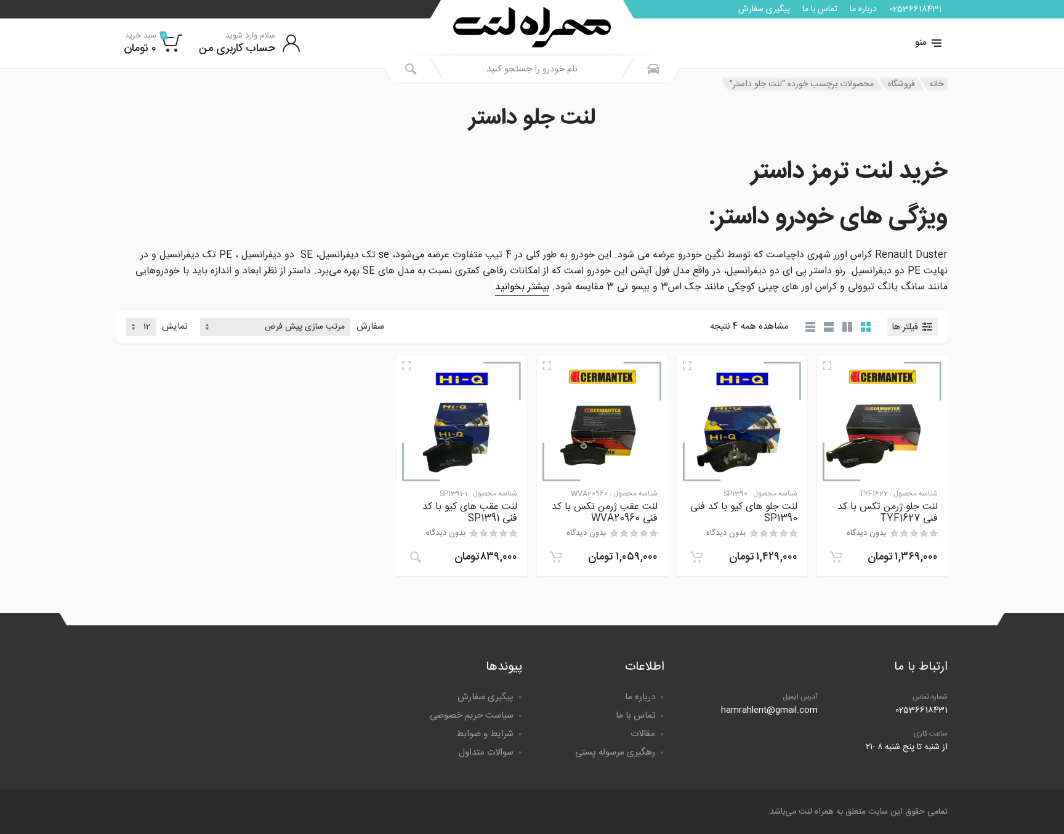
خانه (936, 84)
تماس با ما (819, 9)
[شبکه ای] (865, 327)
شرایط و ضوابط (485, 734)
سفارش (370, 327)
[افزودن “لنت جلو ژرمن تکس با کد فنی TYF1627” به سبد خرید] (836, 557)
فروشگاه (901, 84)
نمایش (175, 327)
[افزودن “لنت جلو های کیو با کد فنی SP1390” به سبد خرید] (696, 557)
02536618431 (915, 9)
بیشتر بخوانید (522, 287)
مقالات (643, 734)
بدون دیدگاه (866, 533)
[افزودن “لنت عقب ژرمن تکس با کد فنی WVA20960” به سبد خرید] (556, 557)
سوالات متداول (486, 752)
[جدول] (810, 327)
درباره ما (863, 9)
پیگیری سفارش (764, 9)
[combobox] (532, 69)
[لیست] (829, 327)
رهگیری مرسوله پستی (615, 752)
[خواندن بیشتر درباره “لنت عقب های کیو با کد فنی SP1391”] (416, 557)
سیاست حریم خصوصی (472, 715)
